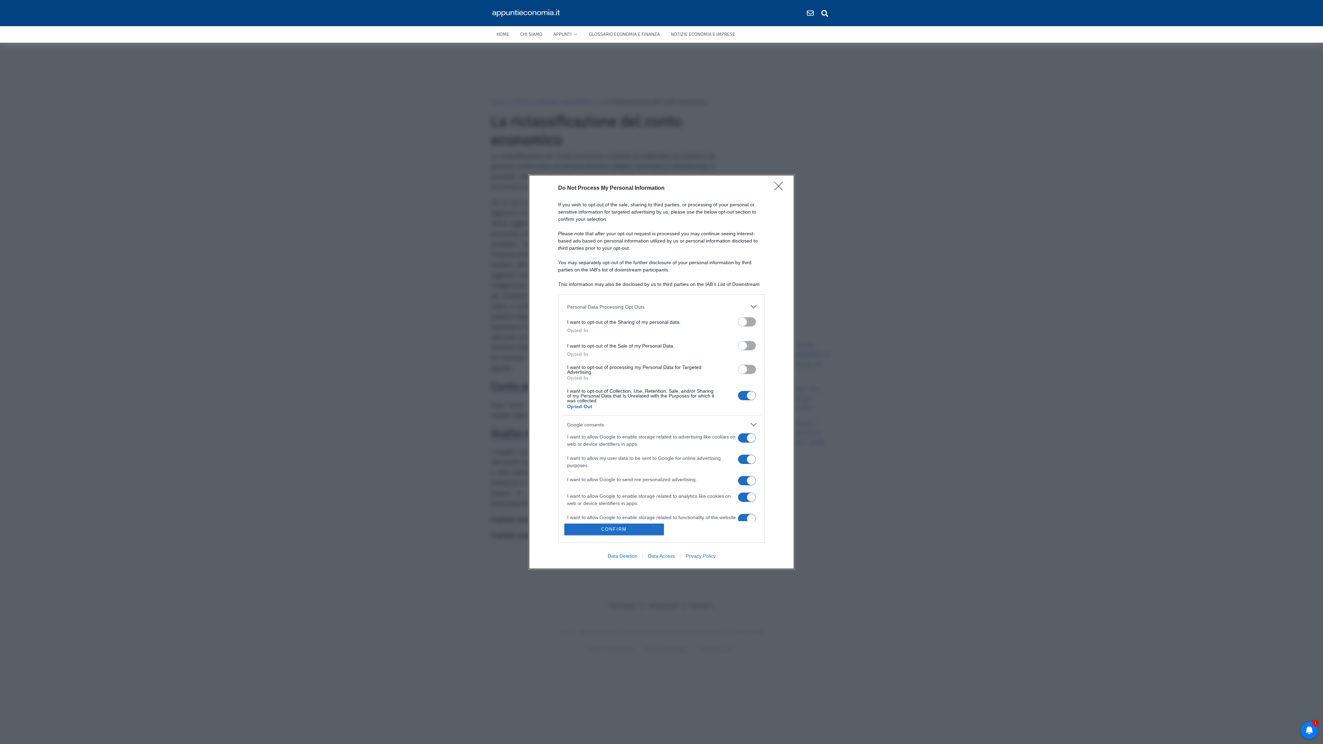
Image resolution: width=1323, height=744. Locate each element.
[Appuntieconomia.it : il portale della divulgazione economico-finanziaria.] (528, 13)
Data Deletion (622, 556)
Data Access (661, 556)
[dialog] (661, 372)
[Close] (780, 188)
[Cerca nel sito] (825, 13)
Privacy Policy (701, 556)
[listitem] (661, 306)
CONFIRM (614, 529)
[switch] (747, 322)
